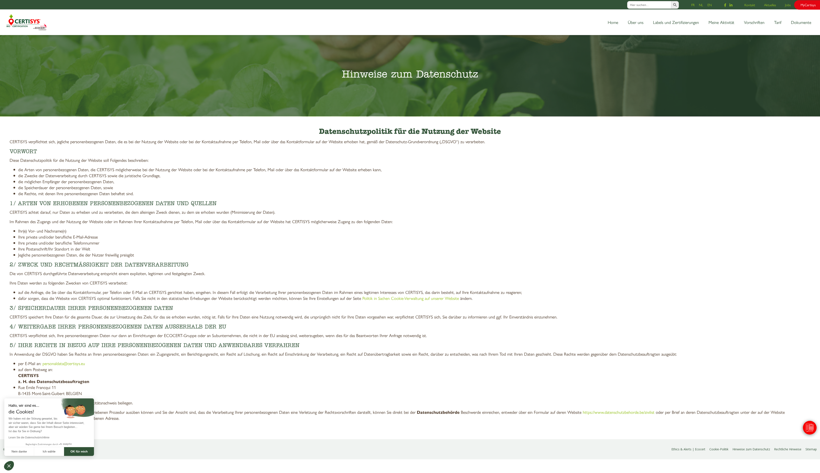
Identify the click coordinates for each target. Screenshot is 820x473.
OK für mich (79, 451)
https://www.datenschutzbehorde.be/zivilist (619, 412)
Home (613, 22)
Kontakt (749, 4)
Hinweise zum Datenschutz (751, 449)
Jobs (788, 4)
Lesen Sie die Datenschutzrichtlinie (29, 437)
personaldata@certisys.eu (63, 363)
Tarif (777, 22)
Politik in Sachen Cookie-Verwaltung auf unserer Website (410, 298)
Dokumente (801, 22)
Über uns (635, 22)
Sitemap (811, 449)
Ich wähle (49, 451)
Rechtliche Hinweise (787, 449)
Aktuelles (770, 4)
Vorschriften (754, 22)
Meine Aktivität (721, 22)
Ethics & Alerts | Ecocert (688, 449)
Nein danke (19, 451)
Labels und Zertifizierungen (676, 22)
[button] (9, 466)
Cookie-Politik (718, 449)
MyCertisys (808, 4)
